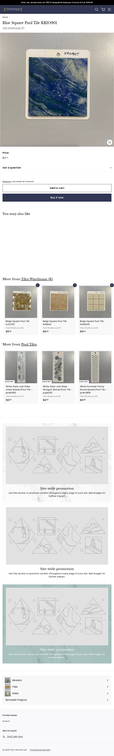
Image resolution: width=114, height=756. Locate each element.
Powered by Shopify (40, 749)
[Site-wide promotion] (57, 455)
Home (5, 17)
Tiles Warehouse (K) (13, 27)
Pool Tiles (29, 344)
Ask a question (12, 167)
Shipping (7, 181)
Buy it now (57, 197)
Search (6, 721)
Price (6, 152)
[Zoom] (109, 142)
